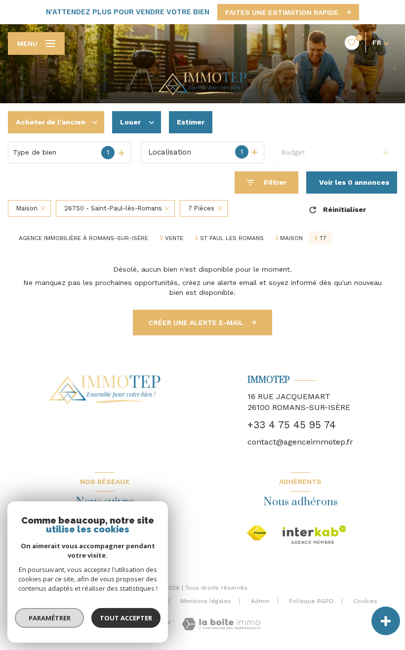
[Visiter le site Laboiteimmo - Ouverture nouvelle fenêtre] (221, 624)
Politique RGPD (311, 601)
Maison (291, 238)
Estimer (190, 122)
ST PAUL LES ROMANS (232, 238)
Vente (174, 238)
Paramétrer (50, 617)
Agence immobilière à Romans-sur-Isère (83, 238)
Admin (260, 601)
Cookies (365, 601)
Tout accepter (126, 617)
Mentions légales (205, 601)
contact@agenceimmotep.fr (300, 442)
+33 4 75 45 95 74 (291, 425)
